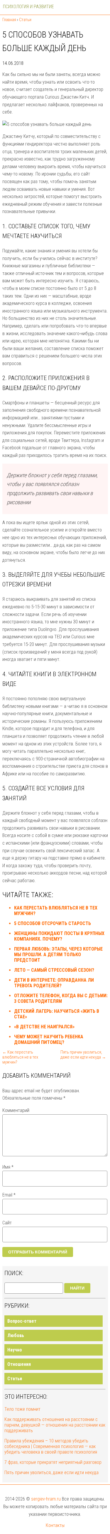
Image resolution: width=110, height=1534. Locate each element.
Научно (14, 1350)
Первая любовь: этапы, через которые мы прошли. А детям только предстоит (58, 954)
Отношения (19, 1364)
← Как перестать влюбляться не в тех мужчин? (20, 1057)
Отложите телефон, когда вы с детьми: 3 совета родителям (61, 998)
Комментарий (15, 1110)
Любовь (15, 1335)
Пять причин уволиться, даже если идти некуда (51, 1472)
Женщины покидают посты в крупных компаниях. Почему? (59, 936)
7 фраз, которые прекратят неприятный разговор (52, 1462)
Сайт (7, 1223)
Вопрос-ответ (21, 1321)
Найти (77, 1288)
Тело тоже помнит (22, 1409)
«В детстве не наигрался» (44, 1027)
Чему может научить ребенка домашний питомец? (48, 1039)
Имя (7, 1167)
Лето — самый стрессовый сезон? (54, 970)
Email (9, 1195)
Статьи (14, 1378)
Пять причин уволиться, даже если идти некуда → (83, 1055)
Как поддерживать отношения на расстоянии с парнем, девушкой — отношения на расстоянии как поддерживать (54, 1425)
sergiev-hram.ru (46, 1499)
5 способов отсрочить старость (52, 923)
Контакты (55, 1525)
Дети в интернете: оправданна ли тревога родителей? (54, 982)
